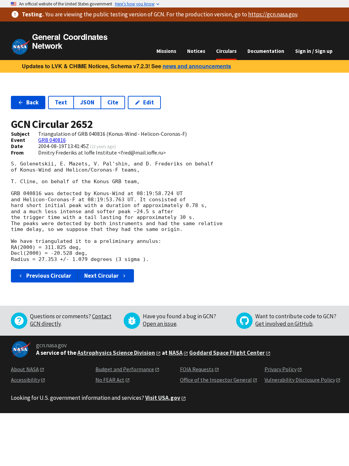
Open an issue (160, 323)
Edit (148, 102)
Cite (112, 102)
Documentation (265, 51)
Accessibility (25, 379)
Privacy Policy (280, 369)
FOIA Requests (197, 369)
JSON (87, 102)
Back (32, 102)
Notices (196, 51)
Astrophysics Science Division (116, 352)
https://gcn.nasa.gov (272, 14)
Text (61, 102)
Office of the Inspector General (216, 379)
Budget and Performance (124, 369)
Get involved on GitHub (284, 323)
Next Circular (101, 275)
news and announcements (197, 66)
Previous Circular (48, 275)
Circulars (226, 51)
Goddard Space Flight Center (227, 352)
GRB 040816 (52, 139)
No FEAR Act (109, 379)
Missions (166, 51)
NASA (176, 352)
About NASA (25, 369)
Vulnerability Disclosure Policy (299, 379)
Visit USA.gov (162, 398)
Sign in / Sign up (314, 51)
